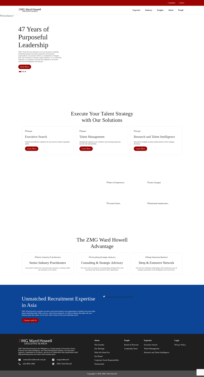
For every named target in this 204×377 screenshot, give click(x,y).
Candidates (171, 3)
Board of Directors (131, 345)
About (170, 10)
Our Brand (98, 356)
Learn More (31, 149)
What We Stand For (102, 352)
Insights (160, 10)
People (181, 10)
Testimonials (99, 364)
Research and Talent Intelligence (156, 352)
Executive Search (150, 345)
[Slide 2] (23, 71)
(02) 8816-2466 (29, 364)
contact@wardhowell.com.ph (34, 359)
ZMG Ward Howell (64, 364)
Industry (148, 10)
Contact (181, 3)
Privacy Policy (180, 345)
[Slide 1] (20, 71)
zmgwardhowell (63, 359)
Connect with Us (30, 320)
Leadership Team (130, 349)
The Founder (99, 345)
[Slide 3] (25, 71)
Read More (24, 67)
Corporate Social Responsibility (106, 360)
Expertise (136, 10)
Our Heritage (99, 349)
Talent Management (151, 349)
